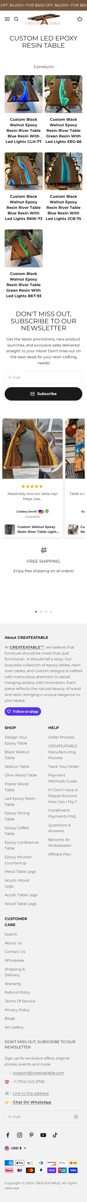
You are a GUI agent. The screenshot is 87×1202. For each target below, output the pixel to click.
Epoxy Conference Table (22, 845)
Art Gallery (14, 1027)
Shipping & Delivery (15, 972)
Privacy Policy (17, 1010)
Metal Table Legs (20, 871)
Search (11, 934)
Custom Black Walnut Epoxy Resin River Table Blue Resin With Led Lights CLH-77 (24, 130)
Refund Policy (17, 992)
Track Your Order (63, 766)
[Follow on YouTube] (43, 1135)
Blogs (10, 1018)
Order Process (61, 737)
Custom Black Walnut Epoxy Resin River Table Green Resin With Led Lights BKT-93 (23, 285)
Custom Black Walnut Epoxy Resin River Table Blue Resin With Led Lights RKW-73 (23, 207)
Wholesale (14, 960)
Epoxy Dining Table (17, 816)
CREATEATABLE (47, 1183)
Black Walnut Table (17, 755)
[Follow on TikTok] (55, 1135)
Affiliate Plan (59, 854)
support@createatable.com (38, 1073)
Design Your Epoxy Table (16, 740)
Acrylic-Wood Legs (17, 883)
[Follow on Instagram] (19, 1135)
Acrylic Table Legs (21, 895)
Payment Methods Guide (62, 778)
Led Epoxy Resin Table (20, 801)
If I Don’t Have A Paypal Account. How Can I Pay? (63, 796)
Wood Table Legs (20, 904)
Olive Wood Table (21, 775)
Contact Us (15, 951)
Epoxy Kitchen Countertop (18, 860)
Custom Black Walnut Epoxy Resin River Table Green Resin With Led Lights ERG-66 (63, 130)
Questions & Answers (59, 828)
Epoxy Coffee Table (17, 831)
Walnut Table (17, 766)
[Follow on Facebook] (8, 1135)
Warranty (13, 984)
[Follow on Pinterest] (31, 1135)
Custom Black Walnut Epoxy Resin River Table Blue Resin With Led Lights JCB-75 (63, 207)
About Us (13, 943)
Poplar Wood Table (17, 787)
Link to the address (31, 1093)
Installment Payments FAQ (62, 813)
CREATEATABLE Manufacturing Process (62, 752)
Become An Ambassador (59, 842)
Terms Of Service (20, 1001)
